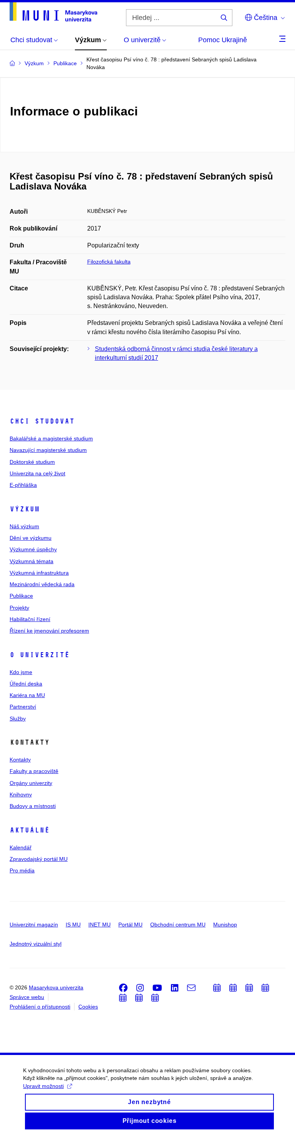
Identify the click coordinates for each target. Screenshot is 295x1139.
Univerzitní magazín (34, 924)
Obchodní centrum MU (178, 924)
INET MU (99, 924)
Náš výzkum (24, 526)
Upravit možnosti (43, 1086)
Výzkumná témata (31, 561)
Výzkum (25, 509)
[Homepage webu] (53, 11)
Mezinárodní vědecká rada (42, 584)
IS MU (73, 924)
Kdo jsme (21, 672)
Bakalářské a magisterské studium (51, 438)
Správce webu (27, 997)
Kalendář (20, 847)
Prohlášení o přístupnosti (40, 1007)
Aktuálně (30, 830)
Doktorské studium (32, 462)
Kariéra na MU (27, 695)
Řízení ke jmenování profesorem (49, 631)
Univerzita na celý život (37, 473)
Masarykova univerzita (56, 987)
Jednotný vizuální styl (35, 944)
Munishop (225, 924)
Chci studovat (42, 421)
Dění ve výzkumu (30, 538)
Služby (18, 718)
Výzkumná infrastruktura (39, 573)
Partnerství (23, 707)
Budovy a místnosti (33, 806)
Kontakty (20, 760)
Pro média (22, 870)
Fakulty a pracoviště (34, 771)
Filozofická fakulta (109, 262)
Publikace (21, 596)
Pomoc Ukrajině (222, 40)
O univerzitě (40, 655)
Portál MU (130, 924)
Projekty (19, 608)
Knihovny (21, 794)
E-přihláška (23, 485)
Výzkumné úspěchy (33, 549)
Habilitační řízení (30, 619)
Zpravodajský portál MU (39, 859)
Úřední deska (26, 684)
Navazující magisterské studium (48, 450)
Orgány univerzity (31, 783)
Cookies (88, 1007)
